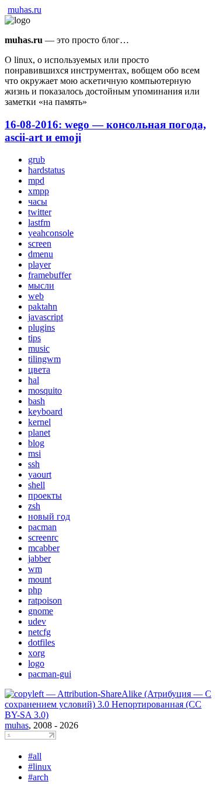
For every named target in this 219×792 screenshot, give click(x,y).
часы (37, 201)
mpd (36, 180)
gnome (40, 611)
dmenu (40, 254)
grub (36, 159)
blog (36, 443)
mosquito (45, 390)
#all (34, 756)
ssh (34, 464)
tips (34, 338)
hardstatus (46, 170)
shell (36, 485)
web (36, 296)
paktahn (42, 306)
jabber (39, 558)
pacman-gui (49, 674)
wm (35, 569)
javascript (45, 317)
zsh (34, 506)
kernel (39, 422)
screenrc (43, 537)
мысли (41, 285)
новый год (49, 516)
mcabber (44, 548)
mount (39, 579)
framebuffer (49, 275)
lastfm (39, 222)
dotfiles (41, 642)
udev (37, 621)
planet (39, 432)
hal (33, 380)
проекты (45, 495)
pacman (42, 527)
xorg (36, 653)
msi (34, 453)
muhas (17, 725)
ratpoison (45, 600)
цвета (39, 369)
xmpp (38, 191)
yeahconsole (51, 233)
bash (36, 401)
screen (39, 243)
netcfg (39, 632)
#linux (39, 767)
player (39, 264)
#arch (38, 777)
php (35, 590)
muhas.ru (24, 10)
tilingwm (44, 359)
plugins (41, 327)
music (39, 348)
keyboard (45, 411)
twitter (39, 212)
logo (36, 663)
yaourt (39, 474)
